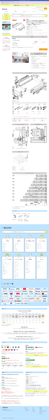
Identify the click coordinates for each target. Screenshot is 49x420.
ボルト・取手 (39, 244)
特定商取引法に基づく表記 (42, 410)
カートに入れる (43, 49)
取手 (15, 245)
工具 (38, 262)
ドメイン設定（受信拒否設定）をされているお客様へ (35, 386)
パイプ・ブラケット (5, 272)
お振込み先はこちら (36, 355)
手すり (27, 267)
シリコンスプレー (40, 267)
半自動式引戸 (27, 244)
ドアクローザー (16, 244)
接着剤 (38, 266)
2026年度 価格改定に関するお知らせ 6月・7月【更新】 (9, 1)
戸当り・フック (39, 245)
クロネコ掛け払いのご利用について (30, 363)
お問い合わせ (24, 11)
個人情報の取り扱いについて (42, 411)
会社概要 (40, 409)
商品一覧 (6, 11)
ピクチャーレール (28, 262)
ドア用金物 (16, 249)
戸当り (4, 249)
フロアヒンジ (16, 250)
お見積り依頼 (26, 410)
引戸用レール (16, 276)
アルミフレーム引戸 (28, 245)
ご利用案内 (15, 11)
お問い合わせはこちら (36, 391)
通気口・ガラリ (5, 271)
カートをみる (28, 0)
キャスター (4, 261)
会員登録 (6, 15)
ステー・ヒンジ (16, 272)
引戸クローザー (5, 244)
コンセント (16, 266)
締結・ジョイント (5, 266)
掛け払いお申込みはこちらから (36, 366)
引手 (3, 245)
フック (15, 267)
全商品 (12, 13)
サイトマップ (33, 411)
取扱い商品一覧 (27, 409)
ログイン (43, 11)
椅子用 (15, 262)
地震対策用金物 (39, 261)
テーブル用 (16, 261)
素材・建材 (27, 272)
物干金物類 (27, 261)
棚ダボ (4, 267)
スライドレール (15, 13)
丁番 (15, 271)
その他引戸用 (4, 250)
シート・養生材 (28, 271)
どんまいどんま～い (6, 34)
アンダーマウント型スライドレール (21, 13)
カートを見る (33, 11)
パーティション (28, 266)
